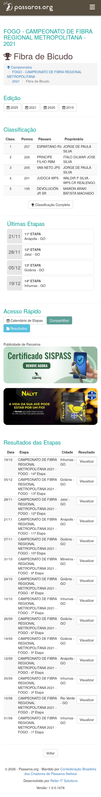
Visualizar (87, 461)
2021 (16, 81)
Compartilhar (59, 320)
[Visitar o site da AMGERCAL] (50, 406)
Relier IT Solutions (64, 780)
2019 (69, 107)
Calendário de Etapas (26, 320)
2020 (51, 107)
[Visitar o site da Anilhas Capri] (50, 365)
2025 (14, 107)
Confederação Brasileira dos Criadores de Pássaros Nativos (60, 771)
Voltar (50, 753)
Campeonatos (21, 67)
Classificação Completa (52, 204)
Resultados (18, 328)
